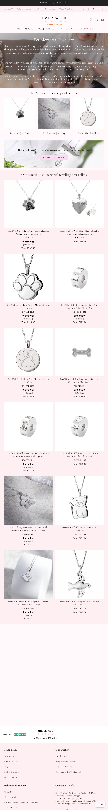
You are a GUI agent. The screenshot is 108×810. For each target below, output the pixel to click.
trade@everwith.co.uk (81, 803)
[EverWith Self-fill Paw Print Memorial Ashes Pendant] (28, 352)
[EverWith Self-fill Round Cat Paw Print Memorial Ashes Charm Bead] (79, 426)
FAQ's (37, 9)
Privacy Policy (10, 807)
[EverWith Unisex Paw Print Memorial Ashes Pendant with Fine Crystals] (28, 204)
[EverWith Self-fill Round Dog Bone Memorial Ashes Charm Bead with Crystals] (28, 426)
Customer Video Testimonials (68, 772)
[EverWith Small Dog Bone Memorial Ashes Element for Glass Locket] (79, 352)
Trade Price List (66, 9)
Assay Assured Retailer (65, 761)
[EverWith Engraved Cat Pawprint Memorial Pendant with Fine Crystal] (28, 574)
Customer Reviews (63, 766)
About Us (8, 792)
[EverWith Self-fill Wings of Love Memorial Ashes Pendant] (79, 574)
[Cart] (102, 19)
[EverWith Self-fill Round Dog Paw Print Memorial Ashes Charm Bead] (79, 278)
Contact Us (8, 9)
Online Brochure (50, 9)
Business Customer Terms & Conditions (21, 802)
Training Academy (24, 9)
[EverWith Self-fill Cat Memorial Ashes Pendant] (79, 500)
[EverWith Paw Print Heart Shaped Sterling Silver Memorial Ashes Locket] (79, 204)
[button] (46, 29)
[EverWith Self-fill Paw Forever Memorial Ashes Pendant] (28, 278)
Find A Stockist (11, 761)
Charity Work (10, 797)
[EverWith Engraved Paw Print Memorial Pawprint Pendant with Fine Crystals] (28, 500)
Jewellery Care (61, 756)
